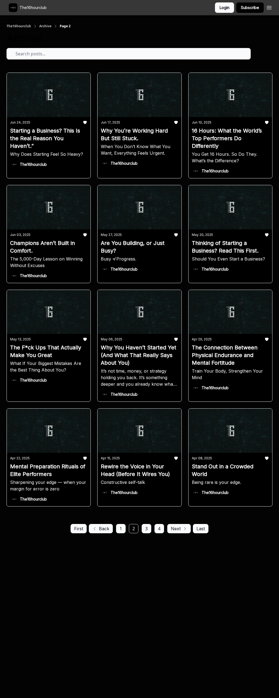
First (78, 528)
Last (200, 528)
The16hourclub (19, 26)
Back (104, 528)
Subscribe (250, 7)
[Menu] (269, 7)
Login (224, 7)
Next (176, 528)
